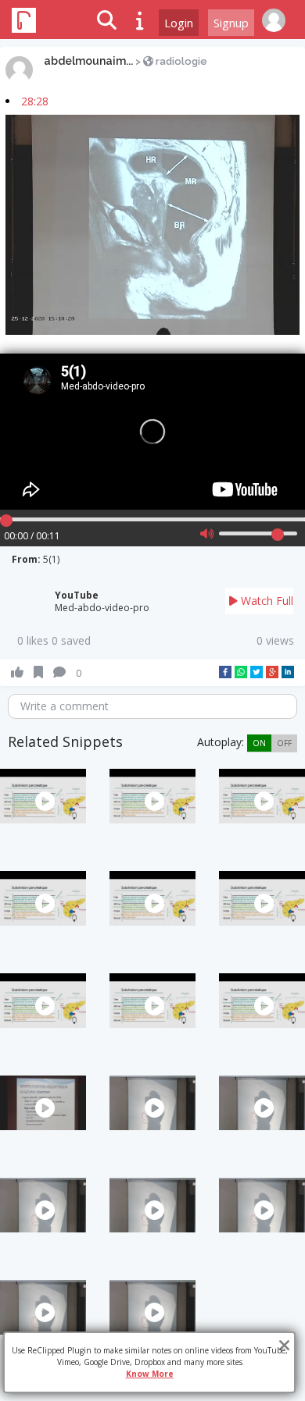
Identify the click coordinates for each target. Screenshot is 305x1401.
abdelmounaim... (88, 61)
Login (178, 22)
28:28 (34, 101)
